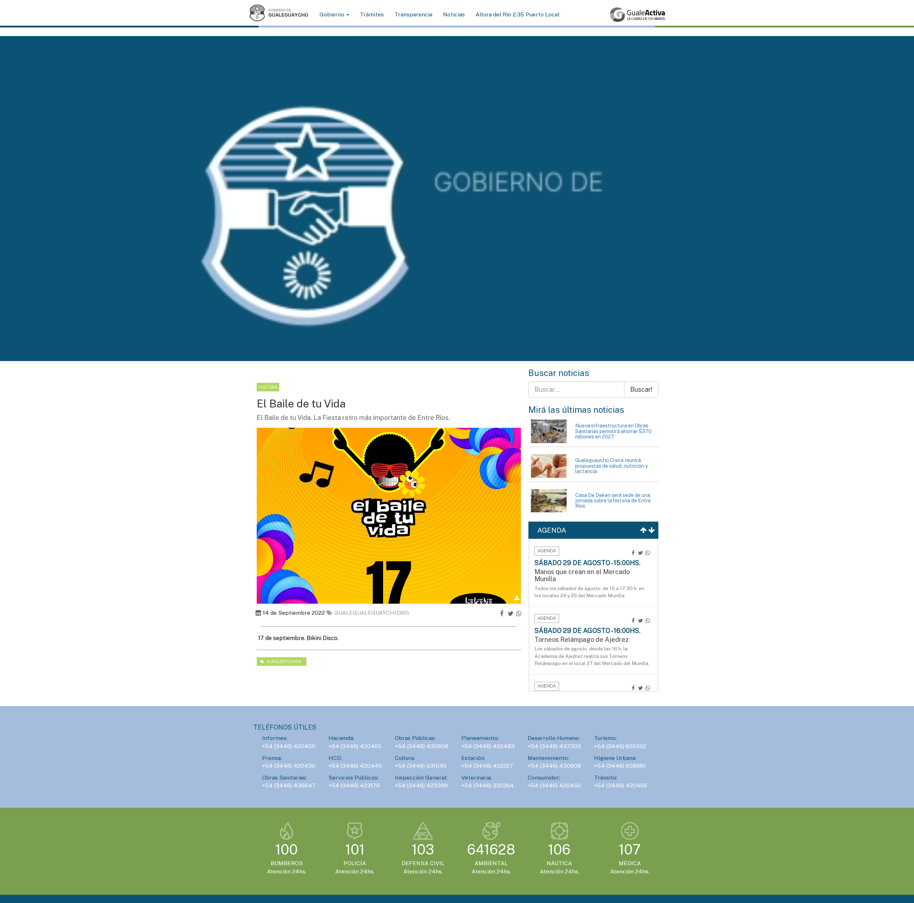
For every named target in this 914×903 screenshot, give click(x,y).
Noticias (454, 14)
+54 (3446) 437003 (554, 746)
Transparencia (413, 14)
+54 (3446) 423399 (421, 785)
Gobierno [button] (333, 14)
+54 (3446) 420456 (620, 785)
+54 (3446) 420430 (288, 765)
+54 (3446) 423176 (354, 785)
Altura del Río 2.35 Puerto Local (517, 14)
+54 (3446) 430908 (421, 746)
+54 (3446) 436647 (289, 785)
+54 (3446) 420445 (355, 765)
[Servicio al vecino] (637, 14)
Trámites (372, 14)
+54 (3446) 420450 (554, 785)
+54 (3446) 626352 (620, 746)
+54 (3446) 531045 (421, 765)
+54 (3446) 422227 (487, 765)
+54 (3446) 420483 (487, 746)
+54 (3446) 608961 (620, 765)
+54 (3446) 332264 (487, 785)
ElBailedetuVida (283, 661)
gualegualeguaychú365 (371, 612)
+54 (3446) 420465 (355, 746)
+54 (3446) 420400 (288, 746)
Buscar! (641, 389)
